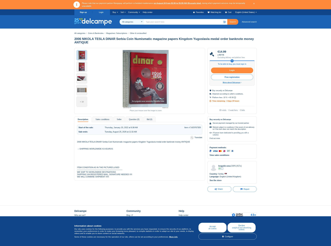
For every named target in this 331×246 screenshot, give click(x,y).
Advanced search (249, 22)
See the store (215, 180)
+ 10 (82, 102)
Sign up (83, 12)
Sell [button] (122, 12)
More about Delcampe (231, 82)
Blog (128, 215)
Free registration (232, 77)
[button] (224, 22)
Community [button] (133, 12)
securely (219, 90)
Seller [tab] (119, 119)
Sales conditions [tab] (102, 119)
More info (173, 237)
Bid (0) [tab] (149, 119)
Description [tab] (83, 119)
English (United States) (245, 12)
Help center (183, 215)
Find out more (215, 138)
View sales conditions (219, 155)
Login (101, 12)
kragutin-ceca (224, 166)
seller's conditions (236, 94)
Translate (198, 137)
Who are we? (79, 215)
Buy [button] (114, 12)
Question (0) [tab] (134, 119)
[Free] (222, 168)
